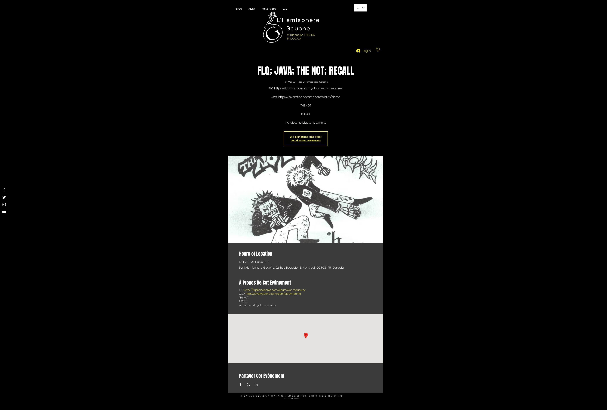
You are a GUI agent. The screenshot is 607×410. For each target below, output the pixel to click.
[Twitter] (4, 197)
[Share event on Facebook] (240, 384)
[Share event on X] (248, 384)
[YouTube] (4, 212)
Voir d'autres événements (306, 140)
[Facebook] (4, 190)
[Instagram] (4, 204)
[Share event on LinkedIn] (256, 384)
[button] (378, 50)
